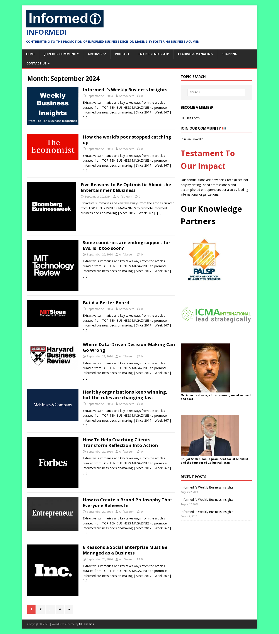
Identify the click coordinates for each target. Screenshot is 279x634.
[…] (85, 117)
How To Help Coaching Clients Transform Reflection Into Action (120, 442)
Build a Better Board (106, 303)
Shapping (229, 54)
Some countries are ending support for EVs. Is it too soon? (126, 245)
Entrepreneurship (153, 54)
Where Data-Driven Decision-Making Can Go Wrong (129, 347)
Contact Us (36, 63)
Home (30, 54)
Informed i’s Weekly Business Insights (125, 90)
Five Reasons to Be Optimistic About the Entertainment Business (126, 187)
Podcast (122, 54)
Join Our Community (61, 54)
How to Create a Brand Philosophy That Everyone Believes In (127, 502)
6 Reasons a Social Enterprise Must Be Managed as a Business (125, 550)
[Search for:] (216, 92)
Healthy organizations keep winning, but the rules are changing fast (125, 395)
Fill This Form (190, 118)
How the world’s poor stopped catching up (127, 139)
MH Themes (86, 624)
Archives (95, 54)
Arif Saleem (126, 96)
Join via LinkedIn (192, 139)
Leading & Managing (195, 54)
